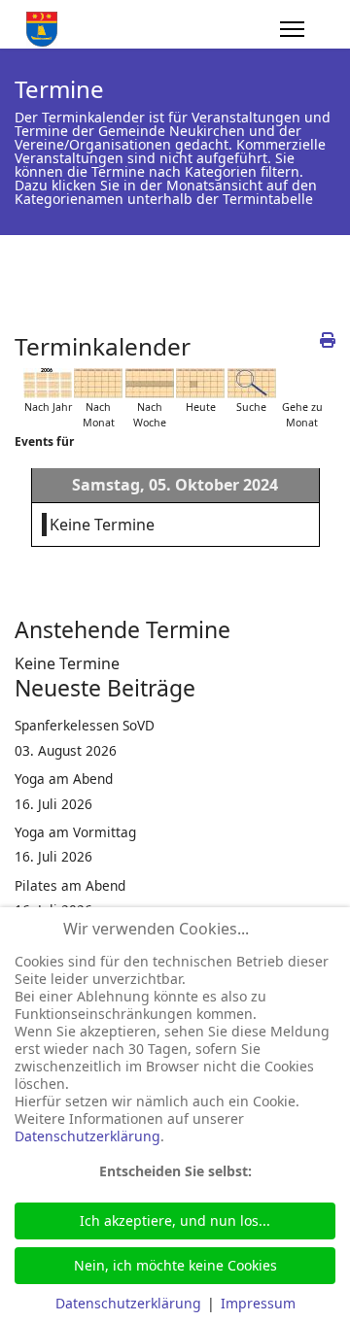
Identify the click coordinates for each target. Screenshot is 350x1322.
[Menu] (292, 29)
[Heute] (200, 383)
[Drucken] (327, 340)
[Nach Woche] (149, 383)
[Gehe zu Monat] (302, 383)
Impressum (258, 1303)
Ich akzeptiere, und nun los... (175, 1220)
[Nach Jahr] (47, 383)
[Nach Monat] (98, 383)
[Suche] (252, 383)
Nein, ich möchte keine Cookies (175, 1265)
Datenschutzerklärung (87, 1136)
